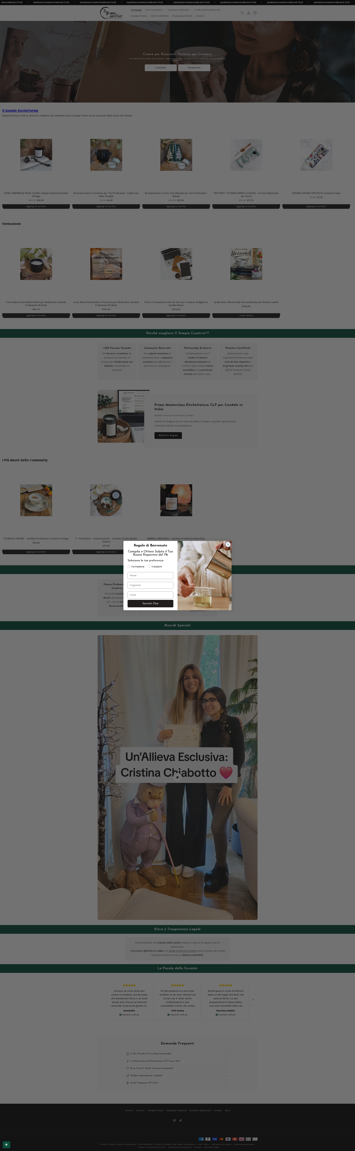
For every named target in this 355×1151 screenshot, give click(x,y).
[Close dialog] (228, 544)
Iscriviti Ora (150, 603)
